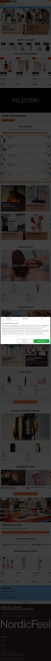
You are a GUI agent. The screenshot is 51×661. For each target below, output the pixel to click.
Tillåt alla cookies (42, 341)
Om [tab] (42, 318)
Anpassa (24, 341)
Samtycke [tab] (9, 318)
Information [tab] (25, 318)
